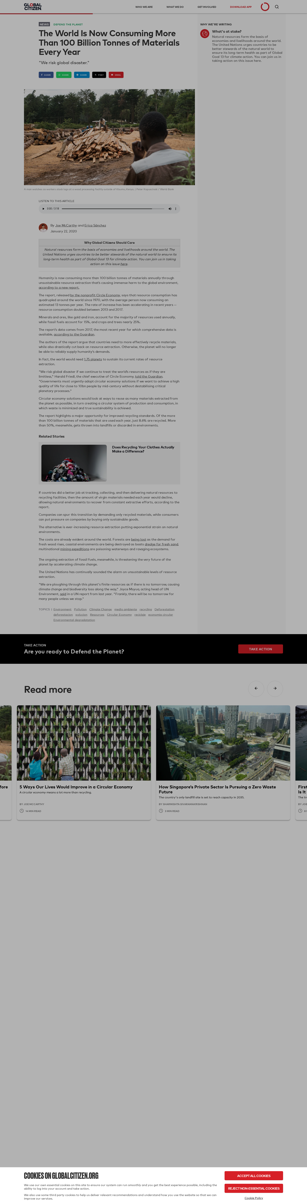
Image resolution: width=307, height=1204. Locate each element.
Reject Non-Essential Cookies (253, 1188)
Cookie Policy (254, 1198)
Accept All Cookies (253, 1175)
